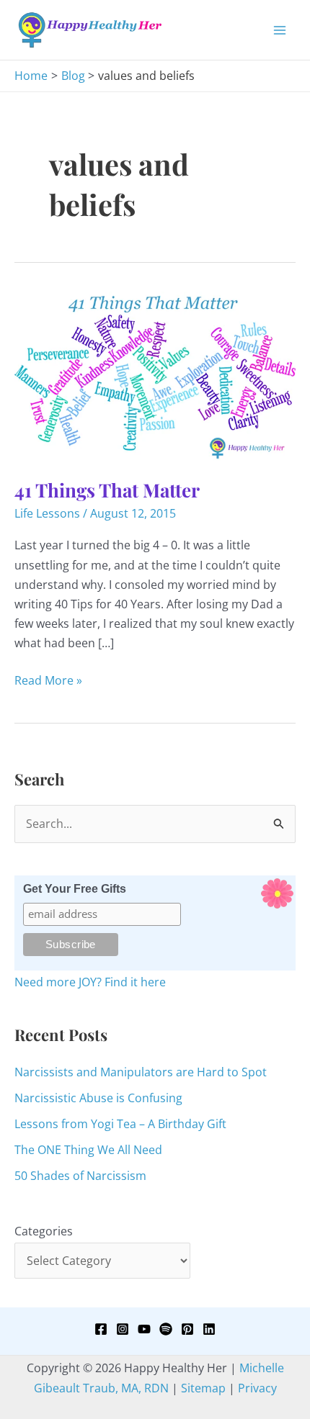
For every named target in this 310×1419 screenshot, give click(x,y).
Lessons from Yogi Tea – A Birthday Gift (120, 1124)
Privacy (257, 1388)
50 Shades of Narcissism (80, 1176)
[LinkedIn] (209, 1329)
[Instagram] (122, 1329)
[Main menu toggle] (280, 30)
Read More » (48, 681)
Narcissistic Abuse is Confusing (98, 1098)
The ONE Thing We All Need (88, 1150)
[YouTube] (144, 1329)
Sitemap (203, 1388)
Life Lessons (47, 513)
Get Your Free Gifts (74, 889)
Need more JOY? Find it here (90, 982)
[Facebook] (100, 1329)
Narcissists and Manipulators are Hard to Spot (140, 1072)
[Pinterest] (187, 1329)
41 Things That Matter (107, 490)
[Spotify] (165, 1329)
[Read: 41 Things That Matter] (155, 375)
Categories (43, 1231)
